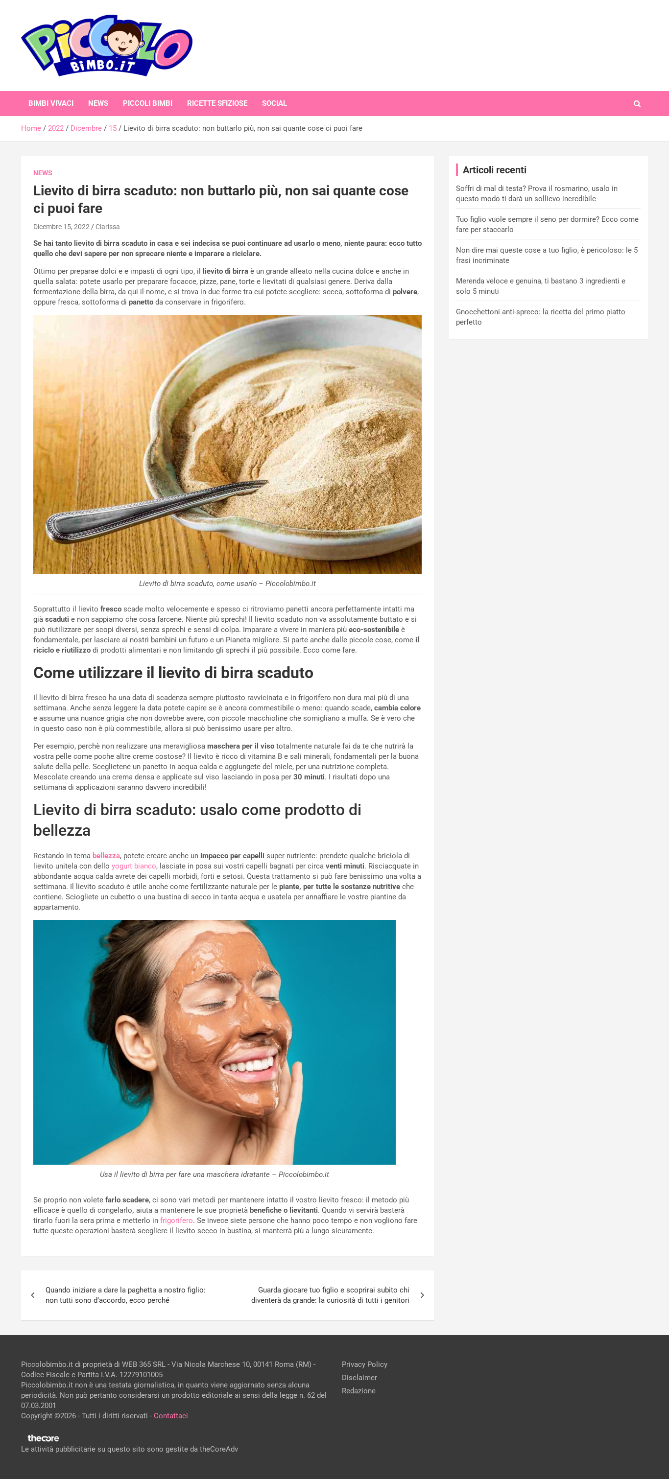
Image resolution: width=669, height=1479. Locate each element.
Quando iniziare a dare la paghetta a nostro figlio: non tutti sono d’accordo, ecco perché (126, 1295)
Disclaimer (359, 1377)
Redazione (359, 1390)
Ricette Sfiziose (217, 103)
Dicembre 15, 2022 (61, 227)
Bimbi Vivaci (50, 103)
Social (274, 103)
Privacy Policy (364, 1364)
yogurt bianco (134, 866)
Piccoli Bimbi (147, 103)
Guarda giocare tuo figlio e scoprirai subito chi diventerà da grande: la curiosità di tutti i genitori (330, 1295)
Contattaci (171, 1415)
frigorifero (176, 1220)
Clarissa (108, 227)
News (98, 103)
